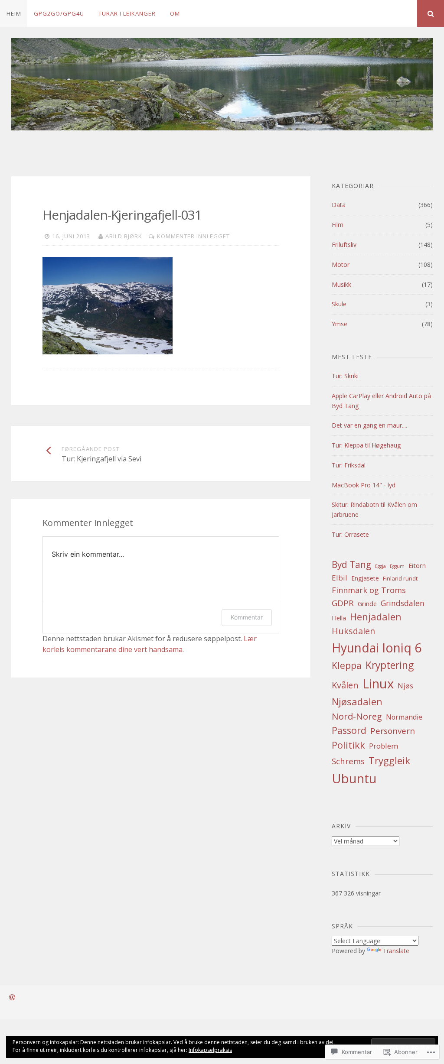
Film (337, 225)
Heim (14, 13)
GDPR (343, 602)
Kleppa (347, 665)
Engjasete (365, 578)
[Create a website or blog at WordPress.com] (12, 998)
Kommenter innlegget (193, 236)
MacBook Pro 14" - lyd (363, 485)
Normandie (404, 717)
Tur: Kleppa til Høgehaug (366, 445)
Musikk (341, 284)
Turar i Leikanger (127, 13)
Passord (349, 730)
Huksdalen (353, 631)
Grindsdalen (402, 603)
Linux (378, 683)
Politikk (348, 745)
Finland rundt (400, 578)
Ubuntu (354, 778)
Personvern (392, 730)
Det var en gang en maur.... (369, 425)
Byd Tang (351, 564)
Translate (396, 951)
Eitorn (417, 565)
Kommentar (247, 617)
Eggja (380, 566)
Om (175, 13)
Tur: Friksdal (349, 465)
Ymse (339, 324)
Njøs (405, 686)
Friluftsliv (344, 244)
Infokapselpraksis (210, 1050)
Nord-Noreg (357, 716)
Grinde (367, 603)
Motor (340, 264)
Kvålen (345, 685)
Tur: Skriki (345, 376)
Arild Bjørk (123, 236)
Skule (339, 304)
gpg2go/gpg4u (59, 13)
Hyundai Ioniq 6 (376, 647)
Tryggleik (389, 760)
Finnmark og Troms (369, 590)
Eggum (397, 566)
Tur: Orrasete (350, 534)
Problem (383, 746)
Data (339, 205)
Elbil (339, 578)
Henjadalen (376, 616)
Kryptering (390, 665)
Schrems (348, 761)
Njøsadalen (357, 701)
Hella (339, 617)
